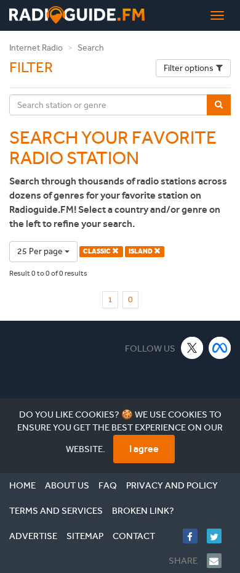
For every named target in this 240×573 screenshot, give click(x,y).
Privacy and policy (172, 485)
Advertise (33, 536)
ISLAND (141, 251)
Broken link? (143, 510)
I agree (144, 449)
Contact (134, 536)
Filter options (189, 68)
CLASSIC (97, 251)
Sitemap (84, 536)
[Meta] (220, 347)
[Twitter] (219, 536)
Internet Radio (36, 48)
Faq (107, 485)
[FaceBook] (195, 536)
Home (22, 485)
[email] (219, 560)
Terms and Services (56, 510)
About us (67, 485)
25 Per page (41, 251)
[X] (192, 347)
